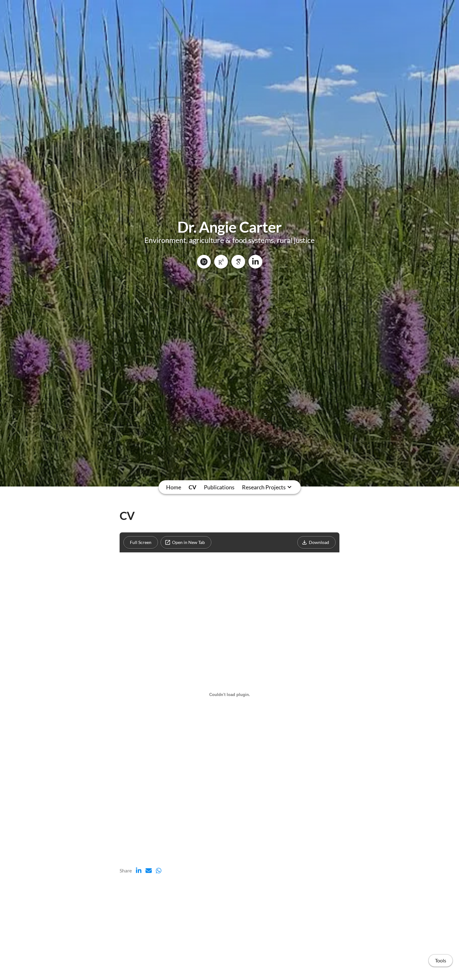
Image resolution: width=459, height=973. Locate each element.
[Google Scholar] (238, 262)
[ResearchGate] (221, 262)
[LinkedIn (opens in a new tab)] (139, 870)
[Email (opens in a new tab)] (149, 870)
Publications (219, 487)
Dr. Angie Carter (229, 227)
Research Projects (264, 487)
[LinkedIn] (255, 262)
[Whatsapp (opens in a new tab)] (158, 870)
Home (173, 487)
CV (192, 487)
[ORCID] (204, 262)
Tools (440, 960)
